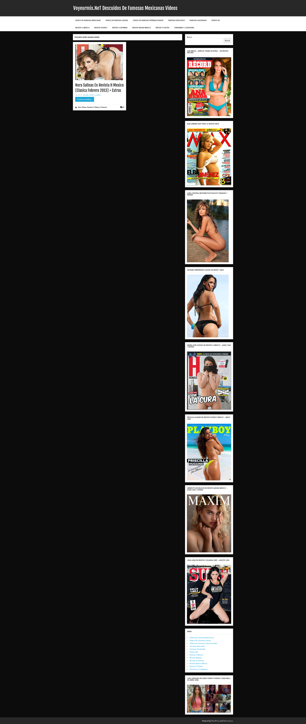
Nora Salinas (82, 107)
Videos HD (215, 20)
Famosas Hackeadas (198, 20)
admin (98, 95)
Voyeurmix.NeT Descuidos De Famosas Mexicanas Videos (125, 8)
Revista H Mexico (82, 27)
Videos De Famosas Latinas (117, 20)
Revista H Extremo (120, 27)
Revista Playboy (100, 27)
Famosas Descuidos (176, 20)
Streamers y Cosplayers (184, 27)
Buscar (189, 37)
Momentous (228, 721)
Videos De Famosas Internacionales (148, 20)
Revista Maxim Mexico (141, 27)
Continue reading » (84, 99)
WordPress (215, 721)
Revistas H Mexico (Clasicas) (97, 107)
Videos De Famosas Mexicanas (88, 20)
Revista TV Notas (162, 27)
